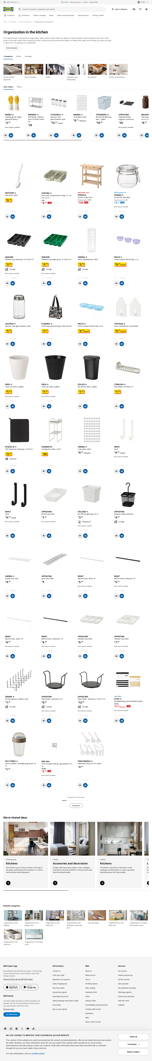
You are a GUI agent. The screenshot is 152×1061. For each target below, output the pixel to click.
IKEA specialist (123, 984)
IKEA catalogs (90, 988)
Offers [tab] (19, 87)
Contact (85, 2)
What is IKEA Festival (93, 1022)
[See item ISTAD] (130, 680)
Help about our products (61, 979)
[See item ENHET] (130, 430)
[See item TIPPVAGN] (130, 307)
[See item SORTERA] (58, 176)
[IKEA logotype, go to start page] (8, 9)
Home (5, 22)
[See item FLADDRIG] (58, 307)
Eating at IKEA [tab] (98, 15)
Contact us (57, 971)
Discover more (8, 1009)
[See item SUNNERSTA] (58, 430)
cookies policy (38, 1054)
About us (88, 971)
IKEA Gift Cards (123, 1001)
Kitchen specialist (75, 2)
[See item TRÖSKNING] (104, 102)
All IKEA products (91, 984)
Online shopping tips (60, 984)
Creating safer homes (93, 1009)
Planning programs (125, 992)
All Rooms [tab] (26, 15)
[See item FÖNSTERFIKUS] (94, 744)
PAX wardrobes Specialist (127, 988)
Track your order (58, 975)
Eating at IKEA (93, 2)
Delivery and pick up (125, 975)
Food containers (12, 48)
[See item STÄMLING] (130, 368)
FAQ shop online (58, 988)
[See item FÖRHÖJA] (94, 176)
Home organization (25, 22)
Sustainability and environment (96, 1005)
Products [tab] (11, 15)
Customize (132, 1044)
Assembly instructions (60, 996)
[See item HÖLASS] (94, 368)
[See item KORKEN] (130, 176)
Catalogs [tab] (28, 56)
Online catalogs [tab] (39, 15)
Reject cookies (133, 1052)
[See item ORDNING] (36, 102)
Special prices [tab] (83, 15)
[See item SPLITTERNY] (21, 744)
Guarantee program (60, 992)
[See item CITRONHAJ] (59, 102)
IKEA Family (64, 2)
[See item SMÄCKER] (21, 240)
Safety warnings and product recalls (65, 1001)
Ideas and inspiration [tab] (65, 15)
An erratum (57, 1005)
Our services (122, 971)
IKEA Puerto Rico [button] (12, 2)
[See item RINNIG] (13, 102)
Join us (87, 979)
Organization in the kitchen (44, 22)
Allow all (133, 1037)
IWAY (87, 1018)
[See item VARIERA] (81, 102)
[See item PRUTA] (130, 240)
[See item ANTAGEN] (21, 176)
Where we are (90, 975)
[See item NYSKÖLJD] (21, 430)
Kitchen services (124, 979)
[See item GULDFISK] (21, 307)
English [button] (143, 2)
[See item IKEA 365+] (58, 744)
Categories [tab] (8, 56)
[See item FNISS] (21, 368)
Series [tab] (18, 56)
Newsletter (89, 1013)
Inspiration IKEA (91, 992)
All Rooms (13, 22)
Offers (87, 996)
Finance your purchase (126, 996)
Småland (121, 1005)
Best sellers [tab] (8, 87)
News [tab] (51, 15)
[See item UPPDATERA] (127, 102)
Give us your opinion (60, 1009)
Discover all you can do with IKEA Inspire (18, 979)
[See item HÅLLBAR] (94, 495)
